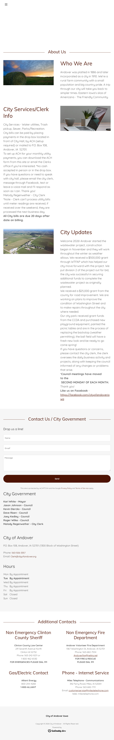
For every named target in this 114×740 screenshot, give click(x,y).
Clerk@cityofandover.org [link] (23, 556)
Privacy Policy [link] (66, 488)
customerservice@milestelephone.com (89, 690)
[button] (11, 4)
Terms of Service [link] (82, 488)
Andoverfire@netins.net (85, 655)
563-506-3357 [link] (18, 552)
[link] (57, 730)
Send (57, 478)
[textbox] (57, 437)
